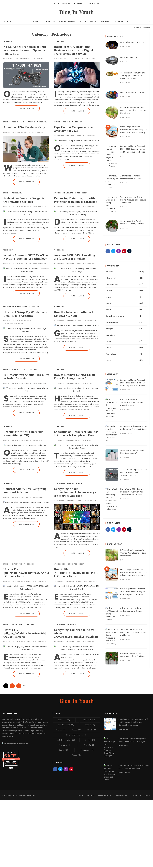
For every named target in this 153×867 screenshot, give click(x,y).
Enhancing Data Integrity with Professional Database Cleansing (75, 199)
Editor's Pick (8, 307)
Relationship (104, 21)
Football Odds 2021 (128, 57)
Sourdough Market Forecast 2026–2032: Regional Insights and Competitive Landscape (132, 149)
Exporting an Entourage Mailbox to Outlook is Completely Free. (76, 433)
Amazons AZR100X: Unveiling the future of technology (74, 257)
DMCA (147, 795)
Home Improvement (67, 21)
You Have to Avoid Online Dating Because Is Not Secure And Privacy (133, 200)
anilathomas (90, 58)
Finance (57, 122)
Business (37, 21)
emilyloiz (39, 440)
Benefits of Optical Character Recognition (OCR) (23, 433)
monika (89, 383)
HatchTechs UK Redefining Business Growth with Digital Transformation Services (73, 50)
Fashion (70, 483)
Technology (49, 21)
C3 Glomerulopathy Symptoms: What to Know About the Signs (131, 402)
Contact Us (93, 3)
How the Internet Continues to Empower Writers (74, 313)
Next (25, 686)
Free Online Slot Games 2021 (132, 42)
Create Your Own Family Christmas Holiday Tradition (132, 655)
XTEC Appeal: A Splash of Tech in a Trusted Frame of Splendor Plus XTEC (24, 50)
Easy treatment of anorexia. (132, 92)
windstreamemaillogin (15, 323)
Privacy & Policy (105, 795)
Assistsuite (40, 497)
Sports (108, 347)
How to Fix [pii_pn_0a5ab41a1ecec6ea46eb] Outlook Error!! (24, 633)
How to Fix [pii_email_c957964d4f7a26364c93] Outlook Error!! (26, 573)
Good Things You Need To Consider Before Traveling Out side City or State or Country (133, 129)
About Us (66, 3)
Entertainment (21, 307)
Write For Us (79, 3)
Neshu (89, 440)
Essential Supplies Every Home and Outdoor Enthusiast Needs (134, 767)
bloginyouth (40, 132)
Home (56, 3)
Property (110, 341)
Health (93, 21)
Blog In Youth (76, 12)
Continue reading (26, 108)
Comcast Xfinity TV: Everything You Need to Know (25, 490)
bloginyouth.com (10, 759)
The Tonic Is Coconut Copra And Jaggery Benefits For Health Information (132, 76)
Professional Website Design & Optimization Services (23, 199)
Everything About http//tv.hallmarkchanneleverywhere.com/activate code (76, 492)
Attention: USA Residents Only (24, 127)
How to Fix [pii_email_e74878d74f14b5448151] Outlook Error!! (76, 573)
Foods (108, 303)
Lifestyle (82, 21)
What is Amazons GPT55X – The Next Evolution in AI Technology (25, 257)
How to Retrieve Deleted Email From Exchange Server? (74, 376)
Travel (108, 360)
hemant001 (39, 58)
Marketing (31, 122)
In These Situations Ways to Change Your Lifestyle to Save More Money (133, 110)
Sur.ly (14, 764)
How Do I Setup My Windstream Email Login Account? (25, 313)
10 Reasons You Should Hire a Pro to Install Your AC (26, 376)
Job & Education (121, 21)
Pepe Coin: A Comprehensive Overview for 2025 (73, 128)
